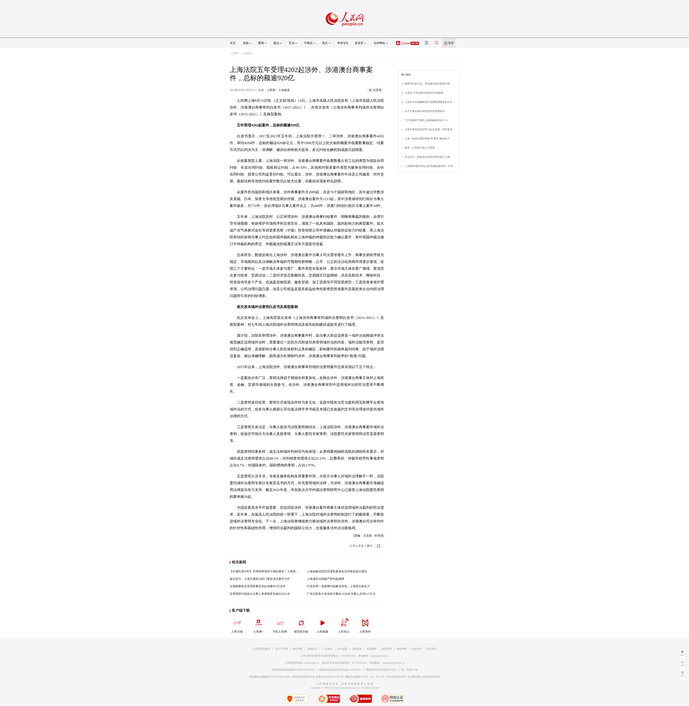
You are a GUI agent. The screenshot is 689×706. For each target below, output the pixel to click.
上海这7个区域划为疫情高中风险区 (424, 93)
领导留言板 (301, 631)
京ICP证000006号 (396, 676)
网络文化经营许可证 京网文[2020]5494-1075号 (318, 676)
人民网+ (258, 631)
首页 (233, 43)
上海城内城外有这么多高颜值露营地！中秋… (430, 166)
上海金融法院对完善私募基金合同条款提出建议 (337, 571)
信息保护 (417, 648)
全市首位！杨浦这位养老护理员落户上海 (427, 157)
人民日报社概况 (261, 648)
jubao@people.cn (379, 655)
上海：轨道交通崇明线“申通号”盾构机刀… (428, 138)
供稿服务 (357, 648)
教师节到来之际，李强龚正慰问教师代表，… (430, 83)
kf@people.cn (312, 662)
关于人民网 (281, 648)
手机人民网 (280, 631)
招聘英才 (312, 648)
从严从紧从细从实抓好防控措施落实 (425, 111)
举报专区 (343, 43)
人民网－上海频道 (278, 90)
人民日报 (237, 631)
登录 (451, 43)
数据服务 (372, 648)
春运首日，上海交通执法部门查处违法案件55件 (260, 578)
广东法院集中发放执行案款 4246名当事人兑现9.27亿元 (341, 593)
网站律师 (402, 648)
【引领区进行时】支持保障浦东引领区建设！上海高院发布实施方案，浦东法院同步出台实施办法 (291, 571)
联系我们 (431, 648)
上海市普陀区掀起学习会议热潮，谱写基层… (430, 129)
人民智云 (344, 631)
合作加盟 (342, 648)
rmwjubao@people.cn (393, 662)
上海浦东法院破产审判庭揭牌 (325, 578)
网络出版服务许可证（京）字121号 (365, 676)
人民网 (234, 53)
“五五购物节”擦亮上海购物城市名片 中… (427, 120)
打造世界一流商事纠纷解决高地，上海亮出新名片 (338, 586)
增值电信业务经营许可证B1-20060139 (339, 669)
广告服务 (327, 648)
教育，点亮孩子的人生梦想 (420, 147)
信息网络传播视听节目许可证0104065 (269, 676)
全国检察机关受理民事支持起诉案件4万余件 (258, 586)
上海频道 (247, 53)
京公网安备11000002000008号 (423, 676)
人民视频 (322, 631)
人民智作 (365, 631)
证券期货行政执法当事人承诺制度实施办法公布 (260, 593)
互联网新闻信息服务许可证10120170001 (293, 669)
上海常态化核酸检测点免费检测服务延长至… (430, 102)
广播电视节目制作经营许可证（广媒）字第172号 (391, 669)
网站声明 (387, 648)
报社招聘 (297, 648)
